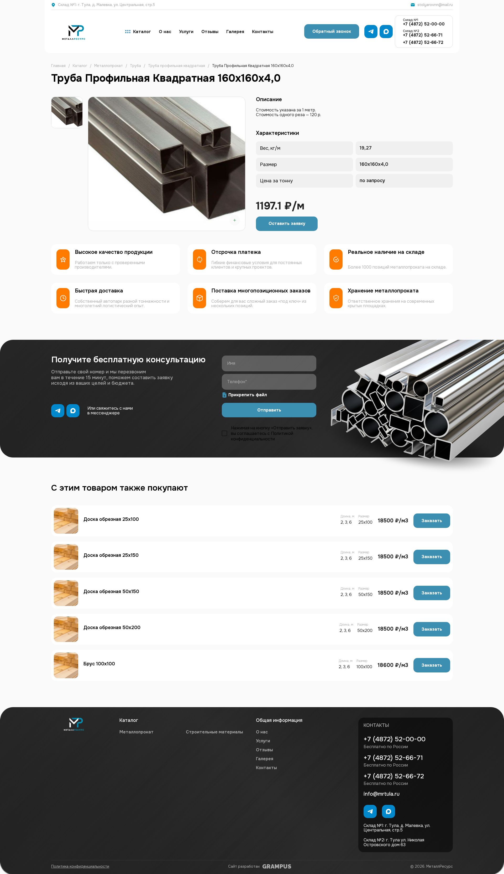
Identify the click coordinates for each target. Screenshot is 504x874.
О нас (165, 31)
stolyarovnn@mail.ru (435, 5)
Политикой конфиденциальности (262, 436)
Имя (231, 363)
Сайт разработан (259, 866)
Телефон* (237, 381)
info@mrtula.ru (382, 794)
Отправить (269, 410)
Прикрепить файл (247, 395)
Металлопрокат (136, 732)
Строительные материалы (214, 732)
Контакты (262, 31)
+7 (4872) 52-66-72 (423, 42)
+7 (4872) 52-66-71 (423, 33)
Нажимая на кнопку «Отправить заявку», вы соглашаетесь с (271, 433)
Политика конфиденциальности (80, 866)
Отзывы (209, 31)
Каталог (142, 31)
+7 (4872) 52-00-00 (424, 22)
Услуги (186, 31)
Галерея (235, 31)
